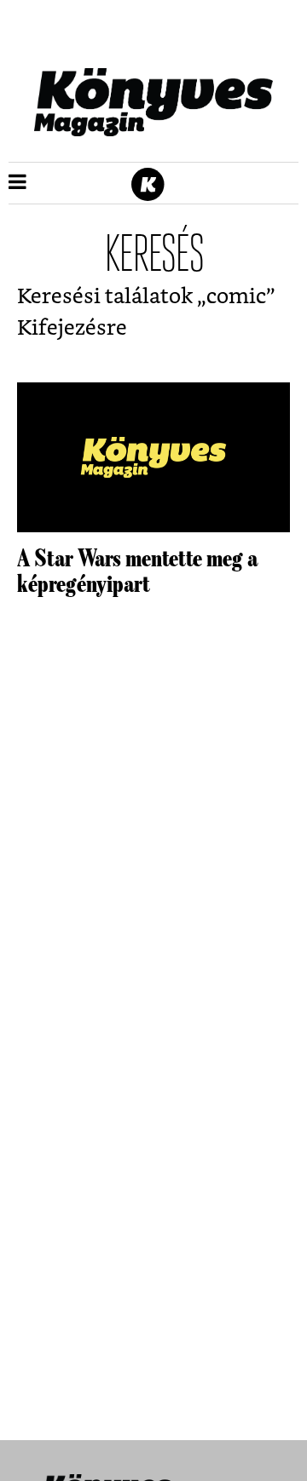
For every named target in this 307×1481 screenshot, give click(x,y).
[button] (17, 183)
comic (236, 296)
